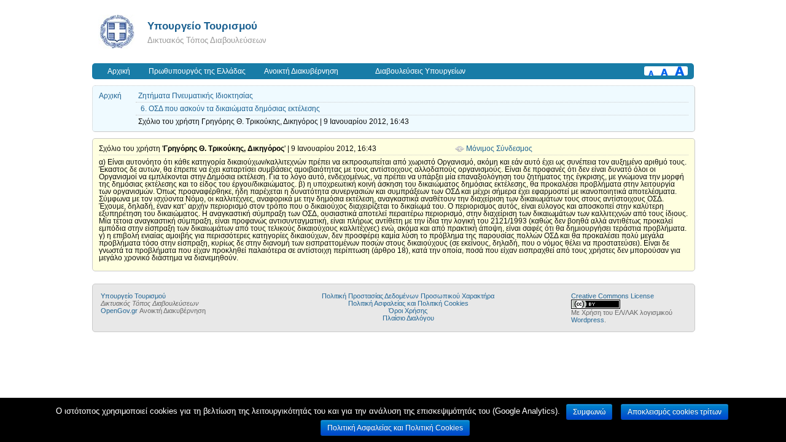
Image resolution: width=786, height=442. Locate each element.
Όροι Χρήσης (408, 310)
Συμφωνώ (589, 412)
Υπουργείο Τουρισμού (202, 26)
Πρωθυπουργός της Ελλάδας (197, 71)
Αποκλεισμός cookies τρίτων (675, 412)
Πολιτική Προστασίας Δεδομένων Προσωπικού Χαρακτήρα (408, 296)
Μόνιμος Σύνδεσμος (499, 148)
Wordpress (587, 320)
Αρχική (118, 71)
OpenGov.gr (119, 310)
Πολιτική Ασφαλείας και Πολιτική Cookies (408, 303)
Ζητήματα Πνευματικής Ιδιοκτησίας (195, 95)
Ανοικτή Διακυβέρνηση (301, 71)
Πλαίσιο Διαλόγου (408, 318)
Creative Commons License (612, 296)
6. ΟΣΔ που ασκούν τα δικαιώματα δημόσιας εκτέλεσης (230, 108)
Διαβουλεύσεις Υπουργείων (420, 71)
